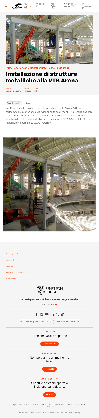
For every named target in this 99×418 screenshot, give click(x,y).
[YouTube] (46, 314)
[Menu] (6, 6)
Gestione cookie (49, 412)
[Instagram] (41, 314)
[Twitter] (57, 314)
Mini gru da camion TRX (69, 5)
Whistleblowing (74, 412)
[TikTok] (62, 314)
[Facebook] (36, 314)
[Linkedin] (52, 314)
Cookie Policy (36, 412)
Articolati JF (40, 5)
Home (8, 68)
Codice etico (62, 412)
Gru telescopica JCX (86, 6)
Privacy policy (24, 412)
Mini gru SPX (25, 6)
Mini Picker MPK (53, 6)
